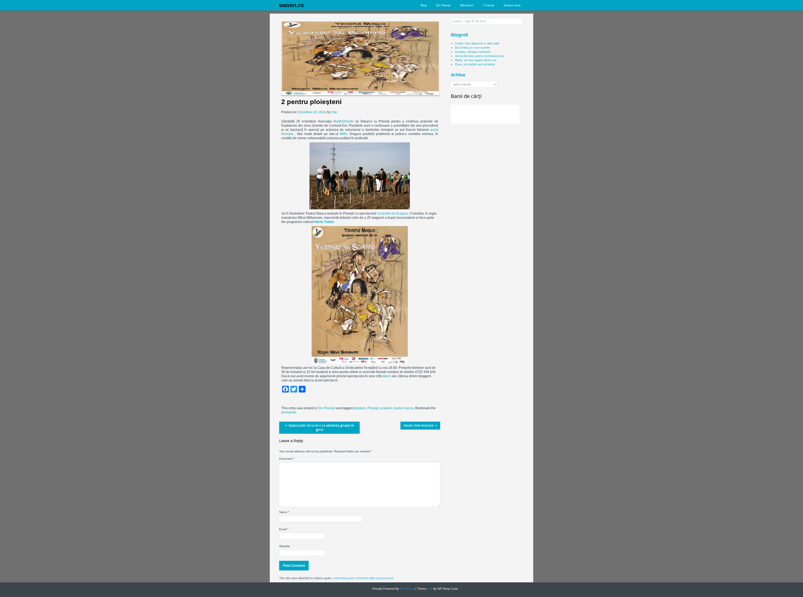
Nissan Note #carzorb (420, 425)
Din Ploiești (443, 5)
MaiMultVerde (343, 121)
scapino (386, 408)
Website (284, 546)
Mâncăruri (466, 5)
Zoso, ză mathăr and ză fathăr (475, 64)
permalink (288, 412)
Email (283, 529)
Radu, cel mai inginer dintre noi (475, 60)
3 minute (488, 5)
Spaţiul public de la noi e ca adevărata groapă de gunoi (319, 427)
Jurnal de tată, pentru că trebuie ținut (479, 56)
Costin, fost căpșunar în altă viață (477, 43)
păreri (386, 376)
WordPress (406, 588)
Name (284, 512)
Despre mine (512, 5)
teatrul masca (403, 408)
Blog (424, 5)
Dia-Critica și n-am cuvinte (472, 47)
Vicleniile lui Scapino (392, 213)
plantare (360, 408)
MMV (343, 134)
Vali (334, 112)
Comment (286, 458)
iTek (429, 588)
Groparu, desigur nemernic (473, 51)
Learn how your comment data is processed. (363, 578)
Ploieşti (372, 408)
